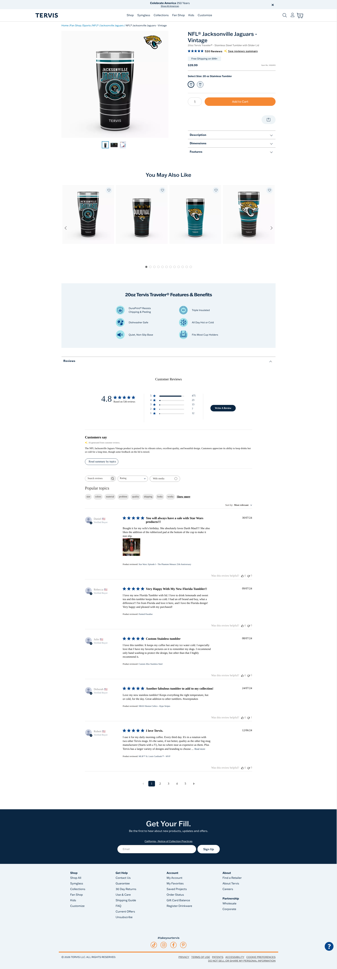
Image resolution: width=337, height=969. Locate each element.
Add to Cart (240, 101)
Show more (183, 496)
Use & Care (123, 895)
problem (123, 496)
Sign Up (208, 849)
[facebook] (173, 945)
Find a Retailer (232, 878)
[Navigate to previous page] (143, 783)
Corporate (229, 909)
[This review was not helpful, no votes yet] (248, 575)
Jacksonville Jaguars (112, 25)
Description (198, 135)
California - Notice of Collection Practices (169, 841)
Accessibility (234, 957)
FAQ (118, 906)
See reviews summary (243, 51)
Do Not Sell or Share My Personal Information (242, 960)
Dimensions (198, 143)
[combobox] (133, 479)
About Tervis (231, 883)
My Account (174, 878)
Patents (217, 957)
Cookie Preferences (261, 957)
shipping (148, 496)
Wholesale (229, 903)
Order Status (175, 895)
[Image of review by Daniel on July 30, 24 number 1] (131, 547)
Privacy (184, 957)
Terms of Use (200, 957)
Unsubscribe (124, 917)
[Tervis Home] (46, 15)
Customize (205, 15)
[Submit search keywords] (285, 15)
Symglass (143, 15)
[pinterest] (183, 945)
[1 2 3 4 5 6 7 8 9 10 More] (195, 101)
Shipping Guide (126, 900)
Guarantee (123, 883)
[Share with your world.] (269, 119)
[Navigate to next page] (193, 783)
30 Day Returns (126, 889)
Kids (191, 15)
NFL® (95, 25)
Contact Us (123, 878)
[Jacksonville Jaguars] (153, 42)
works (170, 496)
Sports (87, 25)
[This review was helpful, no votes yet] (242, 575)
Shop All (75, 878)
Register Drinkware (179, 906)
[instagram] (163, 945)
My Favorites (175, 883)
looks (160, 496)
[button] (208, 4)
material (110, 496)
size (88, 496)
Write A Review (223, 408)
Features (196, 151)
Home (65, 25)
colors (98, 496)
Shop (130, 15)
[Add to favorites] (109, 190)
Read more (199, 749)
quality (135, 496)
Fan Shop (178, 15)
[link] (105, 144)
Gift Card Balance (178, 900)
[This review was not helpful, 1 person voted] (248, 717)
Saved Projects (177, 889)
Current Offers (125, 911)
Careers (228, 889)
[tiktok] (154, 945)
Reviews (69, 361)
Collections (161, 15)
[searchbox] (97, 478)
